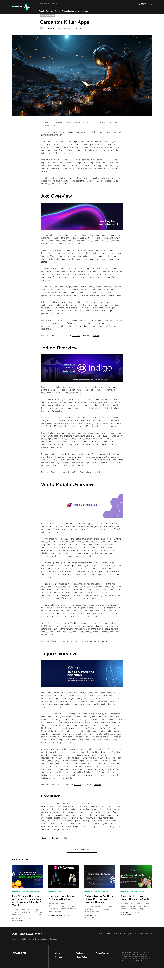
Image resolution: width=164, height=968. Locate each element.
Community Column (47, 15)
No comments (78, 28)
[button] (142, 4)
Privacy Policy (81, 957)
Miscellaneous (31, 891)
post (120, 436)
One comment (55, 917)
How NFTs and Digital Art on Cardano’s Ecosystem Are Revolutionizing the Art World (27, 900)
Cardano (45, 838)
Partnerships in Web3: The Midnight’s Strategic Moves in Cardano (99, 898)
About (57, 953)
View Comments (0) (82, 849)
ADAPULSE (19, 953)
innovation (56, 838)
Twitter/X (76, 335)
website (96, 335)
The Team (79, 953)
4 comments (91, 917)
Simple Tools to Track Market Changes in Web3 (134, 897)
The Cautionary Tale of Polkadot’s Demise (61, 897)
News (38, 891)
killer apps (68, 838)
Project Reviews (102, 953)
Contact (58, 957)
